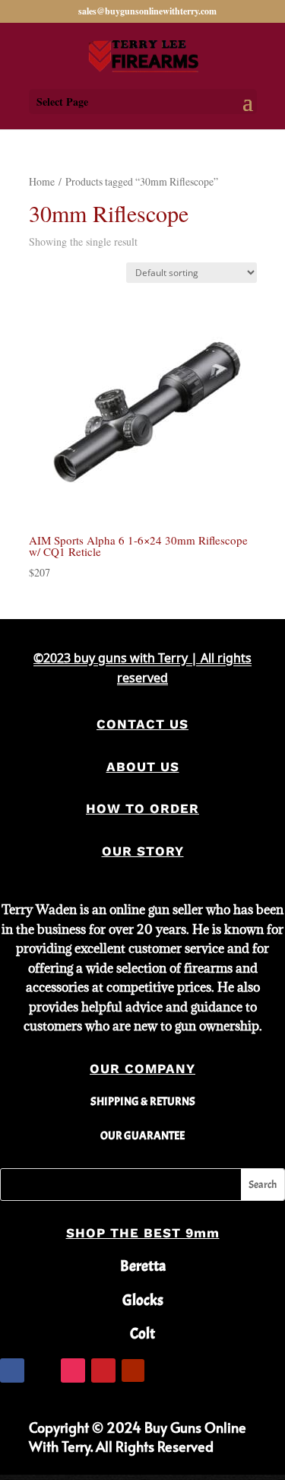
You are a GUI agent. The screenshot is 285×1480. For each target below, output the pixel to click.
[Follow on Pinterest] (103, 1370)
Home (42, 181)
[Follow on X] (42, 1370)
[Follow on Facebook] (12, 1370)
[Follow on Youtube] (133, 1370)
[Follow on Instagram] (73, 1370)
